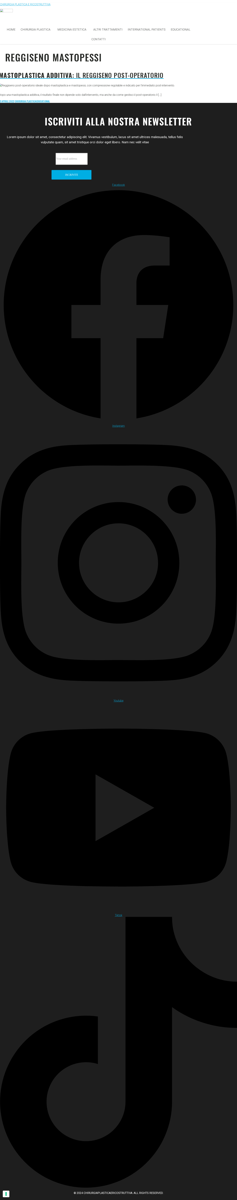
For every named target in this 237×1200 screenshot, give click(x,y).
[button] (36, 29)
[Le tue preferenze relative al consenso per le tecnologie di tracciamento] (6, 1194)
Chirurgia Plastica (35, 29)
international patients (147, 29)
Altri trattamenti (107, 29)
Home (11, 29)
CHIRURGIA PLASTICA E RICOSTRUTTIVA (25, 4)
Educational (180, 29)
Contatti (98, 39)
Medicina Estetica (71, 29)
